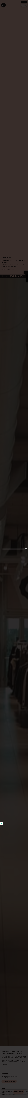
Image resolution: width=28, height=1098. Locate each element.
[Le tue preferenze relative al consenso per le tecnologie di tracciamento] (1, 823)
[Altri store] (26, 273)
